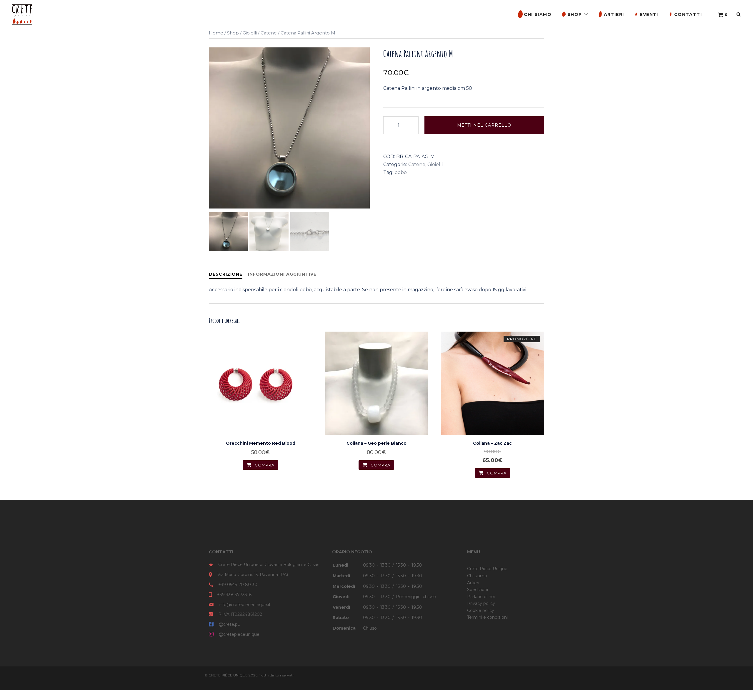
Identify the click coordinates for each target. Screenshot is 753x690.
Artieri (614, 14)
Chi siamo (538, 14)
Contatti (688, 14)
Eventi (649, 14)
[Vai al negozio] (721, 14)
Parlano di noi (481, 596)
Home (216, 33)
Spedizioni (477, 589)
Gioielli (250, 33)
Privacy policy (481, 603)
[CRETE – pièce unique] (22, 14)
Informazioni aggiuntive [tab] (282, 274)
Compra (496, 473)
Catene (269, 33)
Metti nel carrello (484, 125)
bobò (400, 172)
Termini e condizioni (487, 617)
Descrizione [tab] (225, 274)
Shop (574, 14)
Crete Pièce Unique (487, 568)
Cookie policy (480, 610)
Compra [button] (264, 465)
